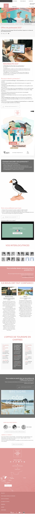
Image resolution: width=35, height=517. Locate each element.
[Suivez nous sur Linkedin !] (24, 462)
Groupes (2, 507)
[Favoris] (29, 6)
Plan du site (3, 493)
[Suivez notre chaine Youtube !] (19, 462)
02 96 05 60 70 (17, 469)
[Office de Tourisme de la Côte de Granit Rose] (6, 5)
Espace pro (3, 504)
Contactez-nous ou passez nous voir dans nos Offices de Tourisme (15, 431)
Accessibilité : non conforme (5, 501)
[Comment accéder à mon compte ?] (17, 231)
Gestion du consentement (5, 498)
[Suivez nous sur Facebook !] (13, 462)
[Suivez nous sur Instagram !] (10, 462)
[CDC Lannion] (12, 512)
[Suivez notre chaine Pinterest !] (21, 462)
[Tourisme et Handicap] (23, 512)
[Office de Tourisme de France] (20, 512)
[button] (31, 7)
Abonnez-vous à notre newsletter (17, 444)
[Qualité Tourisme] (16, 512)
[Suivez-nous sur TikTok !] (16, 462)
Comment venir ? (8, 485)
